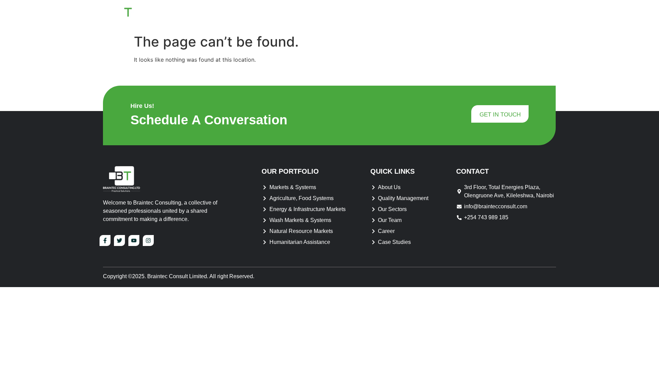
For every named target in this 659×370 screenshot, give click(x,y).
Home (320, 15)
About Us (353, 15)
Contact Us (533, 15)
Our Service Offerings (422, 15)
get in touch (500, 114)
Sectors (482, 15)
